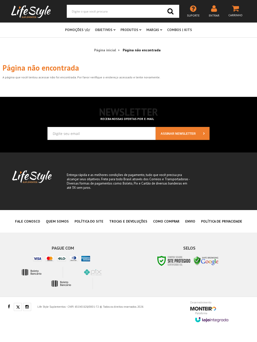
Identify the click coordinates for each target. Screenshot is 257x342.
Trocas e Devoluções (128, 221)
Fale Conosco (27, 221)
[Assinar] (183, 133)
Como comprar (166, 221)
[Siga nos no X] (18, 307)
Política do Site (89, 221)
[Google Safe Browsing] (206, 260)
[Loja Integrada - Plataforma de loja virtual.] (211, 317)
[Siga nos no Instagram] (27, 307)
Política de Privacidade (221, 221)
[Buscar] (170, 11)
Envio (190, 221)
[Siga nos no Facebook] (9, 307)
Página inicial (105, 50)
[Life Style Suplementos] (31, 11)
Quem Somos (57, 221)
